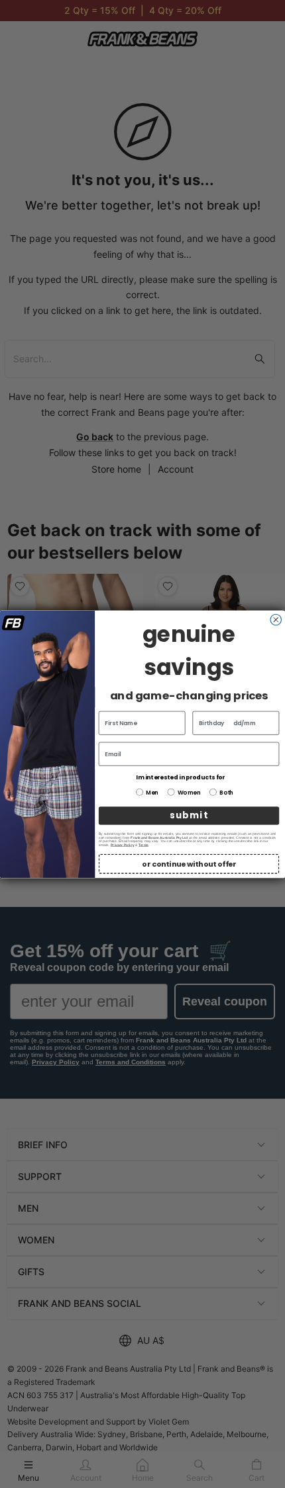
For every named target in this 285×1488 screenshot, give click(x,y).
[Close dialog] (276, 619)
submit (189, 815)
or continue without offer (188, 864)
